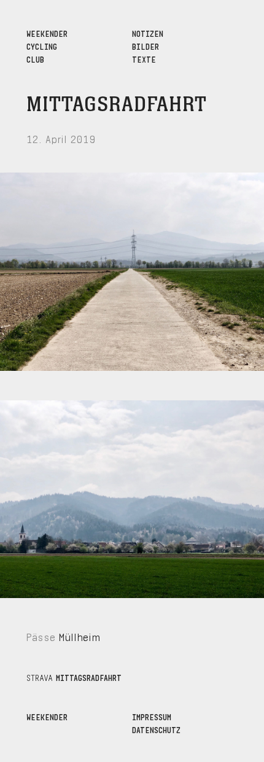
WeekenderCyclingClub (47, 46)
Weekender (47, 716)
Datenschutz (156, 729)
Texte (144, 58)
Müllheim (79, 635)
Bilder (145, 46)
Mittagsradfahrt (116, 105)
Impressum (151, 716)
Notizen (147, 33)
